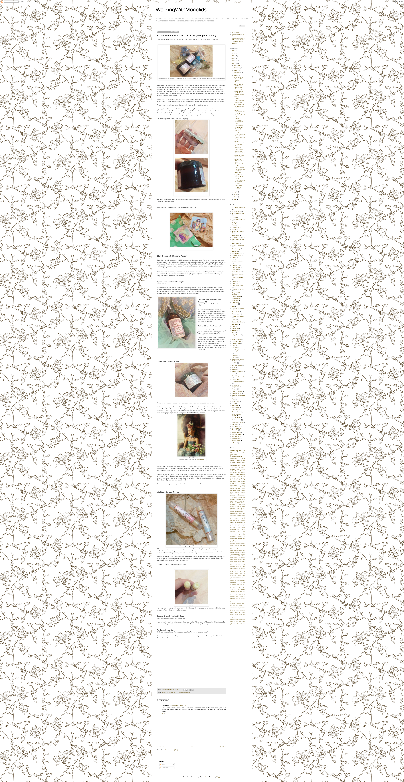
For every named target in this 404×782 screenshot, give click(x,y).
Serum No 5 (235, 401)
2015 (234, 61)
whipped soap (238, 623)
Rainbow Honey (236, 393)
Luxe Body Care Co (237, 350)
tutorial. (232, 619)
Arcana (234, 225)
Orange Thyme (236, 379)
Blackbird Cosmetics (238, 245)
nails (243, 462)
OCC (233, 373)
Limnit (233, 345)
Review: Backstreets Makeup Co (239, 156)
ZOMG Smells (236, 438)
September (237, 73)
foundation (242, 607)
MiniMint (234, 363)
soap (244, 531)
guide (241, 511)
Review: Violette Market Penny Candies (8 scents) (238, 128)
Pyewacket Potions (237, 582)
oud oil (235, 616)
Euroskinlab (242, 557)
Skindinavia (235, 407)
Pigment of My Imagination (236, 386)
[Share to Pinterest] (192, 690)
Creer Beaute (236, 267)
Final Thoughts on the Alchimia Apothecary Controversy (239, 87)
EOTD (232, 453)
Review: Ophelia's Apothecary (239, 101)
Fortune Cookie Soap (238, 316)
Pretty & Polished (237, 391)
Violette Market (236, 432)
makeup (239, 462)
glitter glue (237, 525)
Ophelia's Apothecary (238, 376)
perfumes (233, 455)
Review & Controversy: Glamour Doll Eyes (238, 121)
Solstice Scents (236, 412)
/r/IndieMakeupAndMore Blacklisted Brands (238, 38)
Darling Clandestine (237, 277)
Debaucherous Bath (237, 285)
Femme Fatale (236, 314)
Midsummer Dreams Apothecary (238, 360)
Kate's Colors (241, 563)
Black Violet (235, 243)
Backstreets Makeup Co (237, 536)
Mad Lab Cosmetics (237, 352)
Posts (163, 764)
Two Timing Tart (236, 426)
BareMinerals (233, 538)
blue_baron (205, 777)
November (237, 68)
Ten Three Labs (236, 420)
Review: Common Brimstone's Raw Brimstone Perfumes (239, 170)
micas (241, 610)
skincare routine (235, 531)
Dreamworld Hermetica (235, 303)
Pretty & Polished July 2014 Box (238, 175)
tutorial (243, 458)
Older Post (222, 747)
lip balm (174, 692)
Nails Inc (234, 369)
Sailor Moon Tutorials (237, 471)
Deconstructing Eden (238, 289)
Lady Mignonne (236, 339)
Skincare (243, 508)
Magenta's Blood (240, 570)
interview (243, 525)
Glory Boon (235, 324)
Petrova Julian (200, 459)
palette (239, 616)
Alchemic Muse (236, 211)
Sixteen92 (235, 405)
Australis (234, 229)
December (237, 65)
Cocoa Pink (234, 547)
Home (192, 747)
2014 (234, 63)
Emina (243, 555)
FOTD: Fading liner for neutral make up (239, 106)
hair (237, 608)
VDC (234, 593)
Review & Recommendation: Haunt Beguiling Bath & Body (239, 136)
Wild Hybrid (235, 436)
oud (231, 616)
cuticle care (236, 607)
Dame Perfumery (237, 272)
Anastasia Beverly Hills (238, 219)
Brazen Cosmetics (237, 253)
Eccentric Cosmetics (238, 308)
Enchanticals (235, 312)
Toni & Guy (235, 424)
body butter (237, 600)
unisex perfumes (239, 619)
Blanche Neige (236, 249)
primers (239, 617)
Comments (164, 768)
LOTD (243, 479)
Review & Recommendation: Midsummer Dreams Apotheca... (239, 144)
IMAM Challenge (236, 460)
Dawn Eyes (235, 283)
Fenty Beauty (233, 559)
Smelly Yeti (235, 410)
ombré (236, 614)
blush (231, 600)
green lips (232, 608)
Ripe (233, 399)
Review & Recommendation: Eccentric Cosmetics (239, 181)
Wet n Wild (238, 594)
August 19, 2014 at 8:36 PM (178, 705)
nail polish (233, 481)
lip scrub (233, 527)
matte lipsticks (235, 610)
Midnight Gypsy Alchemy (236, 356)
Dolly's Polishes (236, 296)
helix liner (240, 608)
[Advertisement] (245, 641)
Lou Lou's (235, 347)
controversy (233, 465)
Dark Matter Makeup (238, 274)
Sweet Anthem (236, 418)
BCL (244, 534)
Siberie (234, 403)
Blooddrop (235, 251)
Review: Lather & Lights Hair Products (238, 187)
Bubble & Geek (236, 255)
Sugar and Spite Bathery (237, 589)
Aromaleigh (235, 227)
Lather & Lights (236, 341)
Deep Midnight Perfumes (236, 293)
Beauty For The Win (237, 237)
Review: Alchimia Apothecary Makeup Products (239, 151)
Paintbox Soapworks (238, 381)
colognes (238, 601)
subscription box (235, 473)
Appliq (234, 223)
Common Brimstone (237, 262)
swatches (233, 458)
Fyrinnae (234, 320)
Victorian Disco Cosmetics (236, 429)
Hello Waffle (235, 330)
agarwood (232, 598)
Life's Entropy (236, 343)
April (235, 199)
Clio (233, 259)
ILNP (233, 333)
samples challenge (237, 464)
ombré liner (242, 614)
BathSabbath (235, 235)
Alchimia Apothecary (238, 213)
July (235, 192)
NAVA (233, 367)
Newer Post (160, 747)
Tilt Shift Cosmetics (237, 422)
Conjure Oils (235, 265)
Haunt (170, 692)
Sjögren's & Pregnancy (236, 495)
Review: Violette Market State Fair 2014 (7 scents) (239, 93)
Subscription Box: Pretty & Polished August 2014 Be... (239, 80)
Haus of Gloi (235, 328)
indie (239, 465)
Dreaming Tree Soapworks (236, 299)
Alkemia (234, 217)
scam (244, 617)
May (235, 197)
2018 (234, 53)
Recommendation (181, 692)
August (236, 75)
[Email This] (184, 690)
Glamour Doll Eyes (237, 322)
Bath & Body (165, 692)
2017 (234, 56)
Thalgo (232, 591)
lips (239, 527)
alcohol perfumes (240, 598)
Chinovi (234, 257)
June (235, 194)
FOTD (243, 453)
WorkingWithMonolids (181, 10)
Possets (234, 389)
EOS (233, 306)
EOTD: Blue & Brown (237, 97)
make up (234, 451)
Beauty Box (241, 538)
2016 (234, 58)
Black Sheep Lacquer (238, 239)
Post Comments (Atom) (171, 750)
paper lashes (241, 529)
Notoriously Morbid (237, 371)
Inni (233, 337)
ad (244, 596)
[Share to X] (188, 690)
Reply (163, 714)
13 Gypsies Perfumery (238, 207)
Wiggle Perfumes (237, 434)
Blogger (218, 777)
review (188, 692)
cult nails (234, 443)
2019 (234, 51)
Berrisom (243, 540)
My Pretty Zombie (237, 365)
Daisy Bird (235, 269)
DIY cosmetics (240, 467)
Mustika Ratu (239, 571)
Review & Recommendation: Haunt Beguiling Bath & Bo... (239, 113)
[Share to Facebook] (190, 690)
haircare (240, 497)
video (238, 481)
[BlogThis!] (186, 690)
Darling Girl (235, 281)
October (236, 70)
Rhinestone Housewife (238, 395)
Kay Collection (235, 564)
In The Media (235, 32)
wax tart (241, 621)
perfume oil (234, 469)
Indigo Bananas (236, 335)
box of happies (236, 440)
